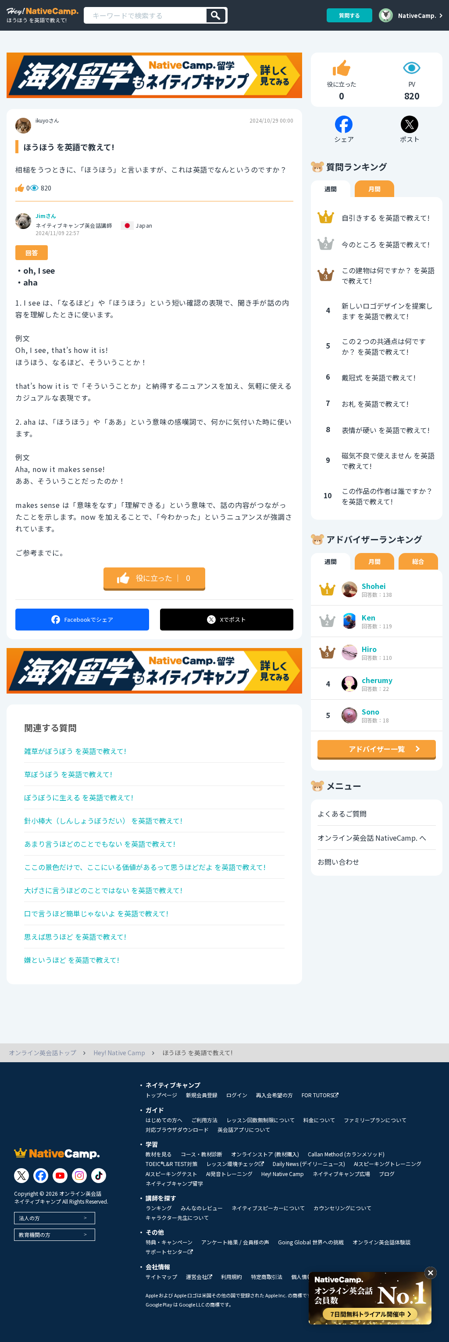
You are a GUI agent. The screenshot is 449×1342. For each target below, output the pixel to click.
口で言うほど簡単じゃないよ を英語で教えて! (96, 913)
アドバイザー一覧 (377, 748)
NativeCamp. (417, 15)
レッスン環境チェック (232, 1164)
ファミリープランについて (375, 1120)
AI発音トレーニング (229, 1173)
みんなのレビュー (202, 1208)
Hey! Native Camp (282, 1173)
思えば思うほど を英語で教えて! (75, 936)
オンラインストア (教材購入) (265, 1154)
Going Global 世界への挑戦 (311, 1242)
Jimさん (46, 215)
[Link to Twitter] (21, 1175)
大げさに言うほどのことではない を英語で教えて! (103, 890)
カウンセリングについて (342, 1208)
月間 (374, 188)
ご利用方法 (204, 1120)
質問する (349, 15)
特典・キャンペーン (169, 1242)
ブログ (387, 1173)
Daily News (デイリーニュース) (309, 1163)
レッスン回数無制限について (260, 1120)
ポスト (233, 619)
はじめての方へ (164, 1120)
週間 (330, 188)
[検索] (216, 15)
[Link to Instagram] (79, 1175)
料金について (319, 1120)
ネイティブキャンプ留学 (174, 1183)
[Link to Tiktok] (98, 1175)
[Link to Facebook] (40, 1175)
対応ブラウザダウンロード (177, 1129)
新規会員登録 (201, 1095)
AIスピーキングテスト (171, 1173)
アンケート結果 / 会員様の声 (235, 1242)
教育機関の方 (34, 1234)
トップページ (161, 1095)
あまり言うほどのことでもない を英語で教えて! (99, 843)
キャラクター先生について (177, 1217)
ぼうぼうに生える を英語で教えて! (78, 797)
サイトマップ (161, 1276)
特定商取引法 (266, 1276)
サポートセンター (167, 1252)
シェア (88, 619)
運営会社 (196, 1277)
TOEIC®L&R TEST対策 (171, 1163)
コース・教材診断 (201, 1154)
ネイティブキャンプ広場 (341, 1173)
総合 (418, 561)
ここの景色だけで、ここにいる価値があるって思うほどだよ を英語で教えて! (145, 867)
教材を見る (159, 1154)
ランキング (159, 1208)
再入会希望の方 (274, 1095)
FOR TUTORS (317, 1095)
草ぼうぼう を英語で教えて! (68, 774)
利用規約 (231, 1276)
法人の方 (29, 1218)
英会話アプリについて (243, 1129)
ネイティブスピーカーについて (268, 1208)
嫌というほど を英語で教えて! (71, 960)
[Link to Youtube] (60, 1175)
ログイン (236, 1095)
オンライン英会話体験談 (381, 1242)
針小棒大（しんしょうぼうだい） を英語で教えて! (103, 820)
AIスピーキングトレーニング (387, 1163)
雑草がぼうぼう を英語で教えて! (75, 751)
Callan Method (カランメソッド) (346, 1154)
